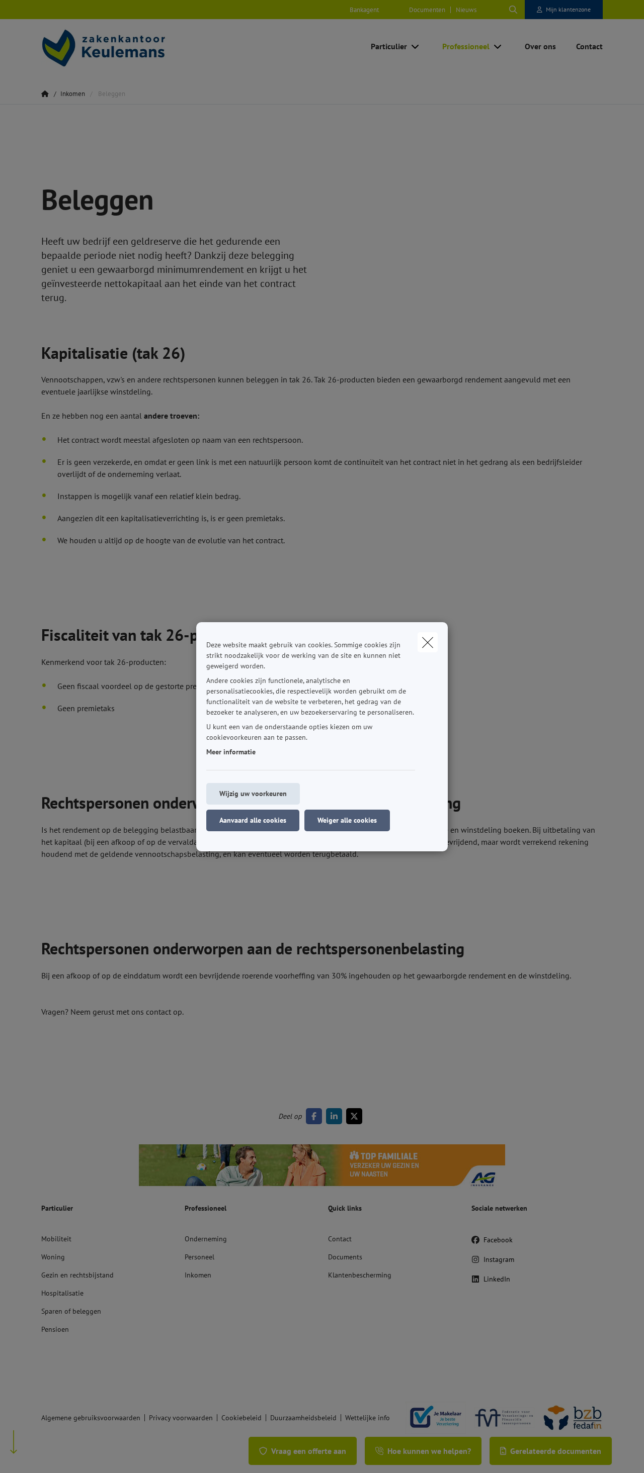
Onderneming (206, 1238)
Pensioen (55, 1329)
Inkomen (198, 1275)
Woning (53, 1256)
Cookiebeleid (241, 1417)
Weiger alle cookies (347, 820)
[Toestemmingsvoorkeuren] (40, 1453)
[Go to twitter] (356, 1116)
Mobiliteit (56, 1238)
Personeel (199, 1256)
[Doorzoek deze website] (513, 9)
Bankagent (364, 10)
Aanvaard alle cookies (252, 820)
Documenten (427, 10)
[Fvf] (500, 1418)
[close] (428, 642)
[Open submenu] (416, 46)
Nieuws (466, 10)
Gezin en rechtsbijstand (77, 1275)
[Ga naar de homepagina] (142, 46)
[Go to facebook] (316, 1116)
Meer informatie (231, 751)
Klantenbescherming (359, 1275)
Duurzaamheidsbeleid (303, 1417)
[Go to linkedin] (336, 1116)
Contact (340, 1238)
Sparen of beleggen (71, 1311)
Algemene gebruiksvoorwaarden (90, 1417)
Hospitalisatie (62, 1293)
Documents (345, 1256)
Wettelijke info (367, 1417)
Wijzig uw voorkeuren (253, 793)
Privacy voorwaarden (181, 1417)
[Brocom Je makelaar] (431, 1418)
